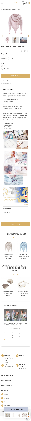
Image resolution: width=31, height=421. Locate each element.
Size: (2, 63)
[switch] (27, 418)
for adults (7, 69)
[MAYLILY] (15, 2)
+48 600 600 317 (23, 357)
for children (7, 66)
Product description (8, 89)
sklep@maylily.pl (8, 366)
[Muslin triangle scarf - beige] (9, 247)
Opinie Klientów (7, 213)
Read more (7, 340)
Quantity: (4, 58)
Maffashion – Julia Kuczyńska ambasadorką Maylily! (15, 324)
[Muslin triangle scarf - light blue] (23, 247)
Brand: (3, 49)
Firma (20, 328)
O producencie (7, 208)
